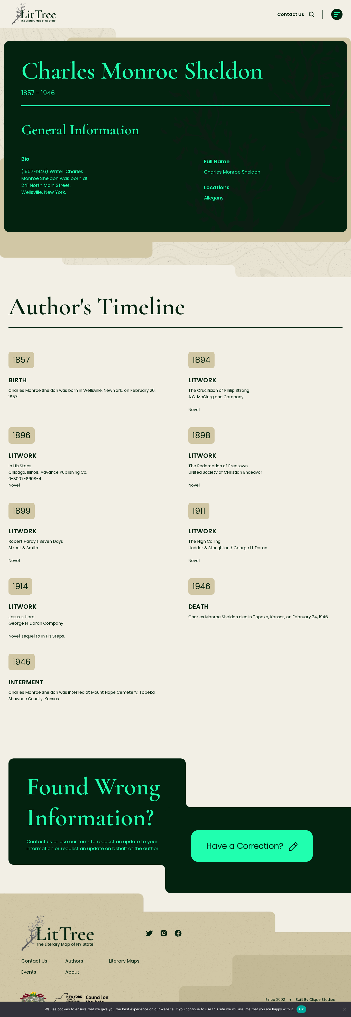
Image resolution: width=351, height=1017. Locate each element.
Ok (301, 1009)
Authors (74, 961)
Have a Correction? (244, 846)
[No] (344, 1009)
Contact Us (290, 14)
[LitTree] (32, 14)
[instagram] (164, 933)
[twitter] (149, 933)
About (72, 972)
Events (28, 972)
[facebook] (178, 933)
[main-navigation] (337, 14)
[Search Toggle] (311, 14)
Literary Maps (124, 961)
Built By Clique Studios (315, 999)
